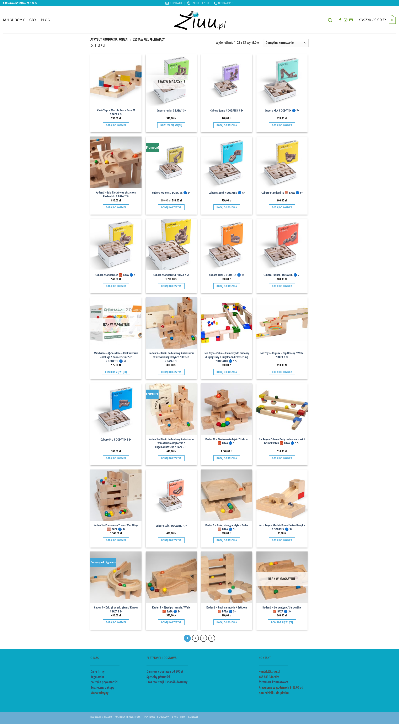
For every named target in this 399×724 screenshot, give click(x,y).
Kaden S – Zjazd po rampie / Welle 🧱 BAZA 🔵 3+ (171, 609)
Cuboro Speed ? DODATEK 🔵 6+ (227, 193)
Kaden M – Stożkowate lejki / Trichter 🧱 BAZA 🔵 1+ (226, 441)
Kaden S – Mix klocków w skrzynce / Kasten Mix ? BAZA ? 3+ (116, 194)
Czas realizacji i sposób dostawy (167, 682)
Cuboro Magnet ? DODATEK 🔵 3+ (171, 193)
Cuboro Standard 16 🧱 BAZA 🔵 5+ (282, 193)
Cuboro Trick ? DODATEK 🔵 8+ (226, 275)
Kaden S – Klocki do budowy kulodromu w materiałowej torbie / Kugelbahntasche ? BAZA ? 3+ (171, 443)
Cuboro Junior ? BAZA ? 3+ (171, 110)
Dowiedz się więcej (171, 125)
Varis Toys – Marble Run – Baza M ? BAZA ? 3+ (116, 112)
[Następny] (211, 638)
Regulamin (97, 676)
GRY (32, 20)
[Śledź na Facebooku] (340, 20)
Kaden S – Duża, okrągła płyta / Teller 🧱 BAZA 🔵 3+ (226, 527)
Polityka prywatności (104, 682)
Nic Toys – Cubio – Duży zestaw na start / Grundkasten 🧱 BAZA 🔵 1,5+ (282, 441)
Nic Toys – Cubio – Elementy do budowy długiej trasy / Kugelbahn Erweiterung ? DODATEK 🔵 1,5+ (226, 357)
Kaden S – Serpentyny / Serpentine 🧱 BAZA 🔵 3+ (281, 609)
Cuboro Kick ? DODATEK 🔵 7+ (282, 110)
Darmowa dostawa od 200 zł (165, 671)
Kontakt (193, 717)
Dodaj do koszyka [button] (116, 125)
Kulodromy (14, 20)
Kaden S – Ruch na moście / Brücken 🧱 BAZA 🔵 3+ (226, 609)
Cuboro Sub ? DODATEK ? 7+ (171, 526)
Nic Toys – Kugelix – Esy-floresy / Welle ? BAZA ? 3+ (281, 355)
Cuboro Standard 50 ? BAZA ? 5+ (171, 275)
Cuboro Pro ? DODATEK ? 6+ (116, 439)
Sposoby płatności (158, 676)
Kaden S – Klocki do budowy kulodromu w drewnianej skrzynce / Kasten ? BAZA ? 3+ (171, 357)
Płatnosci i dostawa (156, 717)
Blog (45, 20)
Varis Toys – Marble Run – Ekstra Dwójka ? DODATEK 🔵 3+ (282, 527)
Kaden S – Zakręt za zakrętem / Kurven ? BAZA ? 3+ (116, 609)
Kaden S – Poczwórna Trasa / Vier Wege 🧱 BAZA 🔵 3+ (116, 527)
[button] (377, 20)
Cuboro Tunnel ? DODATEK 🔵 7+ (282, 275)
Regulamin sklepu (101, 717)
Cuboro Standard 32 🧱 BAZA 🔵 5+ (116, 275)
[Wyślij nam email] (351, 20)
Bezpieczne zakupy (102, 687)
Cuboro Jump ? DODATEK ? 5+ (226, 110)
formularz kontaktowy (273, 682)
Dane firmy (97, 671)
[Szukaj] (330, 20)
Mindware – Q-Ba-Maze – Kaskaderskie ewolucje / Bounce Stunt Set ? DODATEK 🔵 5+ (116, 357)
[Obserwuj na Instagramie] (345, 20)
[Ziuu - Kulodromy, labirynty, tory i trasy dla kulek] (199, 19)
